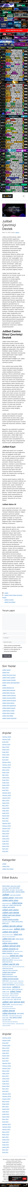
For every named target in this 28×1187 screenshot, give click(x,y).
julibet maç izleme (7, 960)
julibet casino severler (6, 921)
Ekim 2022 (5, 818)
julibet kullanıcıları (6, 958)
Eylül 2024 (5, 760)
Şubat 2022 (5, 838)
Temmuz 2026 (6, 737)
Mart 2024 (5, 775)
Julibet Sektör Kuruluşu (9, 700)
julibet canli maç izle (15, 905)
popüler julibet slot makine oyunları (15, 1015)
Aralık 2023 (5, 782)
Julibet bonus (17, 903)
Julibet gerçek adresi (12, 926)
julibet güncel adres (6, 941)
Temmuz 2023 (6, 795)
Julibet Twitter (15, 991)
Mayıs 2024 (5, 770)
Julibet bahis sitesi (10, 900)
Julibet (6, 593)
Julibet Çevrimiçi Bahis (9, 698)
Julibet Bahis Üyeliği (8, 710)
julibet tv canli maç (6, 989)
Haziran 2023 (6, 798)
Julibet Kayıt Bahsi (9, 602)
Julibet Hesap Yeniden (9, 680)
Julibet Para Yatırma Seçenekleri (10, 970)
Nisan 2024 (5, 772)
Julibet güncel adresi (10, 943)
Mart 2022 (5, 836)
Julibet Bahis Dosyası (8, 693)
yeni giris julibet (6, 1019)
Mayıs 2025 (5, 747)
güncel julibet (20, 892)
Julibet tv (16, 987)
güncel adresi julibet (8, 892)
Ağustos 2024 (6, 762)
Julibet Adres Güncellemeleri (10, 682)
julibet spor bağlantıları (19, 984)
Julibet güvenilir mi (10, 949)
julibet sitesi (5, 981)
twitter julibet (5, 1017)
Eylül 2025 (5, 742)
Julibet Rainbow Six (8, 688)
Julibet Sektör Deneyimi (9, 718)
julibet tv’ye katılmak (6, 1025)
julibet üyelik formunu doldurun (16, 1004)
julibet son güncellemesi (18, 982)
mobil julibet (5, 1015)
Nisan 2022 (5, 833)
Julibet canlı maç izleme (11, 915)
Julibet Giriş (5, 672)
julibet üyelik (6, 1004)
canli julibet (5, 888)
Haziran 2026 (6, 739)
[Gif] (14, 82)
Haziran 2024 (6, 767)
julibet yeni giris (17, 999)
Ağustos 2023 (6, 793)
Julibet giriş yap (8, 939)
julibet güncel (19, 939)
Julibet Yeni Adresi (7, 869)
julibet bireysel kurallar (6, 903)
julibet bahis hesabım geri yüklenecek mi (10, 1021)
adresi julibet (6, 886)
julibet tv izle (5, 991)
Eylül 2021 (5, 851)
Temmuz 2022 (6, 826)
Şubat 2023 (5, 808)
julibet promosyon (7, 974)
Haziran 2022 (6, 828)
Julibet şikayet (8, 1010)
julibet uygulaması (14, 993)
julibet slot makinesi (13, 980)
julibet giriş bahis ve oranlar (7, 934)
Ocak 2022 (5, 841)
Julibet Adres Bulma (8, 703)
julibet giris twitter (7, 929)
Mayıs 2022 (5, 831)
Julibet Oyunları (9, 600)
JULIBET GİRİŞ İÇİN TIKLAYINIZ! (14, 30)
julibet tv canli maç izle (17, 989)
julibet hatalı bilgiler (19, 951)
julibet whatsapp (5, 995)
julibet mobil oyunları (20, 1023)
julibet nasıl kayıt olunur (6, 966)
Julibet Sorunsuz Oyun (9, 675)
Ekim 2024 (5, 757)
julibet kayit (16, 953)
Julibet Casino (6, 917)
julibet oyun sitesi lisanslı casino (18, 966)
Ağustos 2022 (6, 823)
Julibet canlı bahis (8, 907)
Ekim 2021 (5, 849)
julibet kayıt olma (5, 955)
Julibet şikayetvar (9, 1013)
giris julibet (12, 889)
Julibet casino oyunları (10, 919)
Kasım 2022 (5, 815)
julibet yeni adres (6, 997)
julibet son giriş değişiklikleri (7, 982)
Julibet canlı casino (10, 910)
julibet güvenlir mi (8, 951)
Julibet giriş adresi (10, 932)
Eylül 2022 (5, 821)
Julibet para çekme (9, 972)
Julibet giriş (19, 929)
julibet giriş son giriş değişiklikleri (8, 936)
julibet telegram (6, 987)
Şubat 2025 (5, 749)
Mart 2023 (5, 805)
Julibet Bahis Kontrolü (8, 690)
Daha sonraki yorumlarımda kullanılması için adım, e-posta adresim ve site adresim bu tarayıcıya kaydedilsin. (13, 648)
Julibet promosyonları (10, 979)
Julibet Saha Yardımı (8, 713)
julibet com (5, 923)
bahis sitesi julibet (15, 886)
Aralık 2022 (5, 813)
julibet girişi (18, 934)
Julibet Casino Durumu (9, 695)
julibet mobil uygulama (18, 960)
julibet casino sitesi (17, 921)
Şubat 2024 (5, 777)
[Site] (14, 51)
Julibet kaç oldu (16, 956)
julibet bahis (19, 898)
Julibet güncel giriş (11, 946)
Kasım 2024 (5, 754)
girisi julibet (5, 890)
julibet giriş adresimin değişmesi (8, 1023)
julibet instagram (7, 953)
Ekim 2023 (5, 787)
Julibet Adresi (6, 670)
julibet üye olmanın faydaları (7, 1006)
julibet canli (5, 905)
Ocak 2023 (5, 810)
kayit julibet (20, 1013)
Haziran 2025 (6, 744)
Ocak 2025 (5, 752)
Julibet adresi (8, 897)
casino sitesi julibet (14, 888)
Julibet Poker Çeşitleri (8, 677)
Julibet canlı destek (10, 912)
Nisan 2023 (5, 803)
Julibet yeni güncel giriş (13, 1002)
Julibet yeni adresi (16, 997)
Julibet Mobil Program (8, 708)
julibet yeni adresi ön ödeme (7, 999)
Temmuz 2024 (6, 765)
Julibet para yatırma (7, 968)
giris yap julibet (19, 889)
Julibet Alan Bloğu (7, 716)
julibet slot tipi (20, 980)
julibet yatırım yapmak (13, 995)
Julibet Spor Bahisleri (8, 984)
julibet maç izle (15, 958)
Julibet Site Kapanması (9, 705)
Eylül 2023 (5, 790)
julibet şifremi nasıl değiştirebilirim (9, 1008)
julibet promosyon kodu (9, 976)
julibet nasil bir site (7, 961)
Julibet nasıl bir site (10, 964)
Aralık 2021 (5, 843)
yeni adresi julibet (15, 1017)
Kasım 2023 (5, 785)
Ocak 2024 (5, 780)
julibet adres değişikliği (15, 895)
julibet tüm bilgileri (5, 993)
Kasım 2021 (5, 846)
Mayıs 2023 (5, 800)
